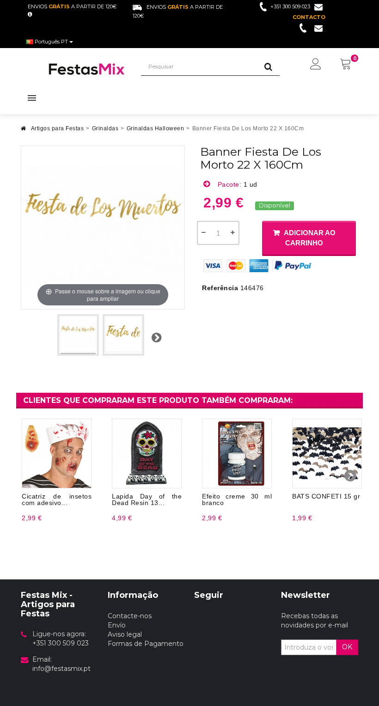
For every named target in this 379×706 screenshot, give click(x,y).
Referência (220, 288)
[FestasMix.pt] (87, 69)
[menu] (315, 64)
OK (347, 647)
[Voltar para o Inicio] (23, 131)
